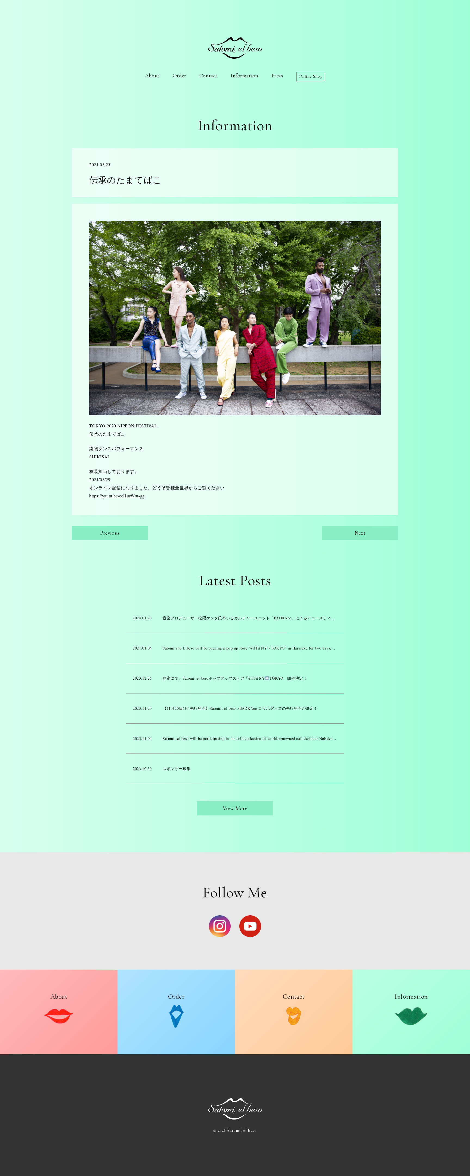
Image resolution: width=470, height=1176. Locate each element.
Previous (110, 533)
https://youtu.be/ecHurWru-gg (117, 496)
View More (235, 808)
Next (360, 533)
